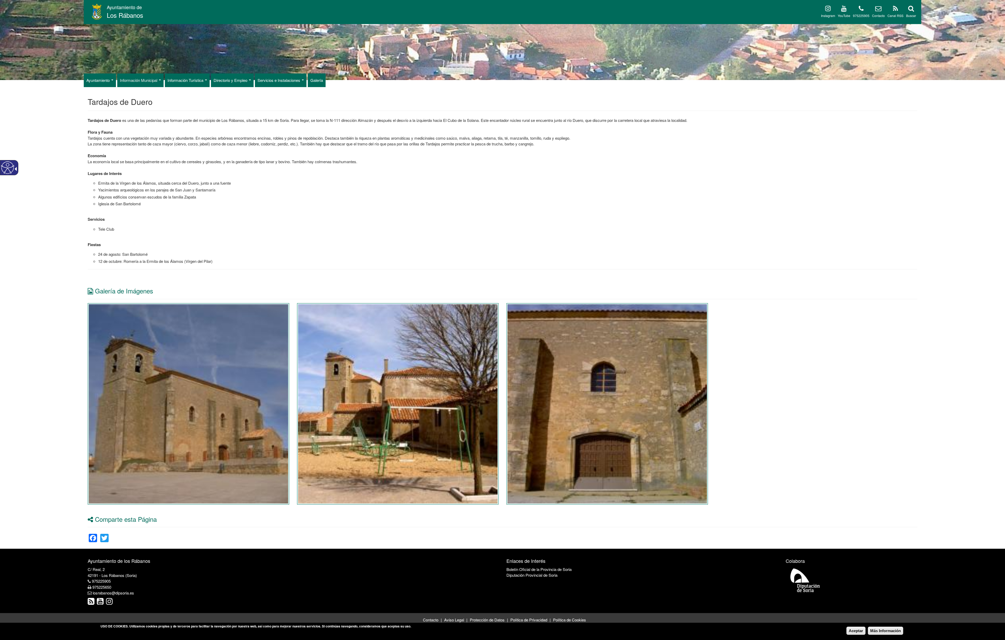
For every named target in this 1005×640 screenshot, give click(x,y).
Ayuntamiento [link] (98, 80)
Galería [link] (316, 80)
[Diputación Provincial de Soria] (805, 580)
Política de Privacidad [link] (528, 619)
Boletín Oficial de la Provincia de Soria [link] (539, 569)
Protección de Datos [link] (487, 619)
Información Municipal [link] (139, 80)
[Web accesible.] (7, 167)
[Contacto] (878, 9)
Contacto (878, 15)
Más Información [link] (885, 630)
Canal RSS (895, 15)
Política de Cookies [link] (569, 619)
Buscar (911, 15)
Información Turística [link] (186, 80)
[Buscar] (911, 9)
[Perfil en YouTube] (844, 9)
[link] (188, 403)
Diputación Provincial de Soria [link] (531, 575)
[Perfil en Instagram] (828, 9)
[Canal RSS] (895, 9)
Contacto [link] (430, 619)
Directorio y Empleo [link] (231, 80)
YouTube (844, 15)
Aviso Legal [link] (454, 619)
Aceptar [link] (856, 630)
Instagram (828, 15)
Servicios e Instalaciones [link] (279, 80)
